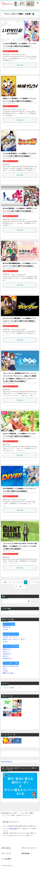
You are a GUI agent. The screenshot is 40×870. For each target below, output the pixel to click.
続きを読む (20, 65)
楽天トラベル (7, 627)
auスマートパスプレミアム (11, 666)
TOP (10, 813)
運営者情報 (25, 853)
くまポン (5, 670)
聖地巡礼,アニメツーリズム (10, 51)
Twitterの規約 (13, 828)
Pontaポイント (7, 653)
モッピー (5, 641)
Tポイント (6, 651)
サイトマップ (6, 853)
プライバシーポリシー (29, 848)
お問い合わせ (6, 848)
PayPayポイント (7, 658)
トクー (5, 668)
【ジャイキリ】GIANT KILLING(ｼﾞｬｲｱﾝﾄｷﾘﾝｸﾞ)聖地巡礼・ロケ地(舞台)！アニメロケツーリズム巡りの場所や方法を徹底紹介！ (20, 546)
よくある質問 (6, 859)
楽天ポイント (7, 649)
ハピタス (5, 637)
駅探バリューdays (8, 673)
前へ (6, 582)
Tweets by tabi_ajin (6, 761)
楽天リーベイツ (7, 639)
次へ (21, 586)
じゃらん (5, 629)
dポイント (6, 656)
